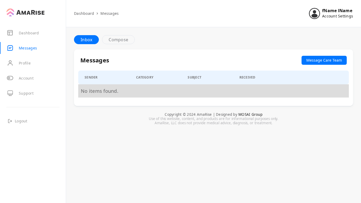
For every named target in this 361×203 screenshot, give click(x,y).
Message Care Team (324, 60)
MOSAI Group (250, 114)
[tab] (86, 39)
